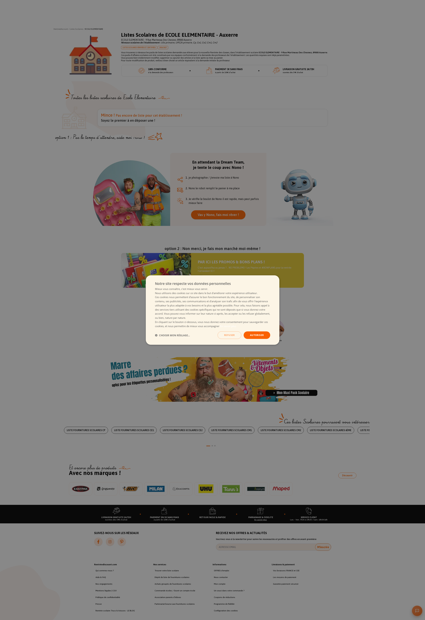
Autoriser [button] (257, 335)
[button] (172, 335)
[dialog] (212, 310)
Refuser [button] (229, 335)
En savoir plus (228, 326)
